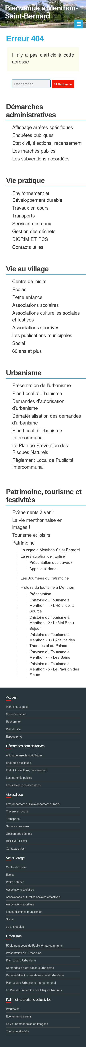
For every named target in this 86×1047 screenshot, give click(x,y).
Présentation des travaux (50, 562)
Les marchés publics (33, 150)
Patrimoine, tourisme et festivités (43, 496)
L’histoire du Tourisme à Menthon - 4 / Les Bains (49, 654)
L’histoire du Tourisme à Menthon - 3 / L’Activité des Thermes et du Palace (52, 640)
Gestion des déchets (34, 231)
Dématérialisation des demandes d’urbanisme (46, 419)
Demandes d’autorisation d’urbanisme (38, 404)
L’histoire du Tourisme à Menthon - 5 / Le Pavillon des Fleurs (54, 669)
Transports (23, 215)
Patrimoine (23, 542)
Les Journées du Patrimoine (45, 578)
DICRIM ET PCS (30, 238)
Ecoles (19, 289)
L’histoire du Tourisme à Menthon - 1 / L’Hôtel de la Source (51, 605)
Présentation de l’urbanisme (41, 385)
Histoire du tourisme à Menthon (47, 587)
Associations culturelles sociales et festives (46, 316)
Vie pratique (25, 180)
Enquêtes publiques (33, 134)
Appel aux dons (42, 568)
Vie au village (27, 269)
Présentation (40, 593)
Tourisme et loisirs (31, 534)
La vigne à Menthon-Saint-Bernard (50, 549)
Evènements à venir (33, 511)
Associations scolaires (35, 304)
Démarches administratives (31, 111)
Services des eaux (31, 223)
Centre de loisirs (29, 281)
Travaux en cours (30, 207)
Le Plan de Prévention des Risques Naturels (40, 448)
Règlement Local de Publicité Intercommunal (42, 463)
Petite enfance (27, 296)
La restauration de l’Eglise (43, 556)
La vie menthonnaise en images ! (37, 523)
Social (18, 342)
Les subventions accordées (41, 158)
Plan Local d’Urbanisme (37, 393)
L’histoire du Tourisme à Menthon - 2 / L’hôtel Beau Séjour (51, 622)
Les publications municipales (42, 335)
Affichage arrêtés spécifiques (42, 127)
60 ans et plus (27, 350)
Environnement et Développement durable (37, 196)
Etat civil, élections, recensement (47, 142)
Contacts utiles (27, 246)
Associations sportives (35, 327)
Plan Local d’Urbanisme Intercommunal (37, 434)
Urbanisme (23, 373)
